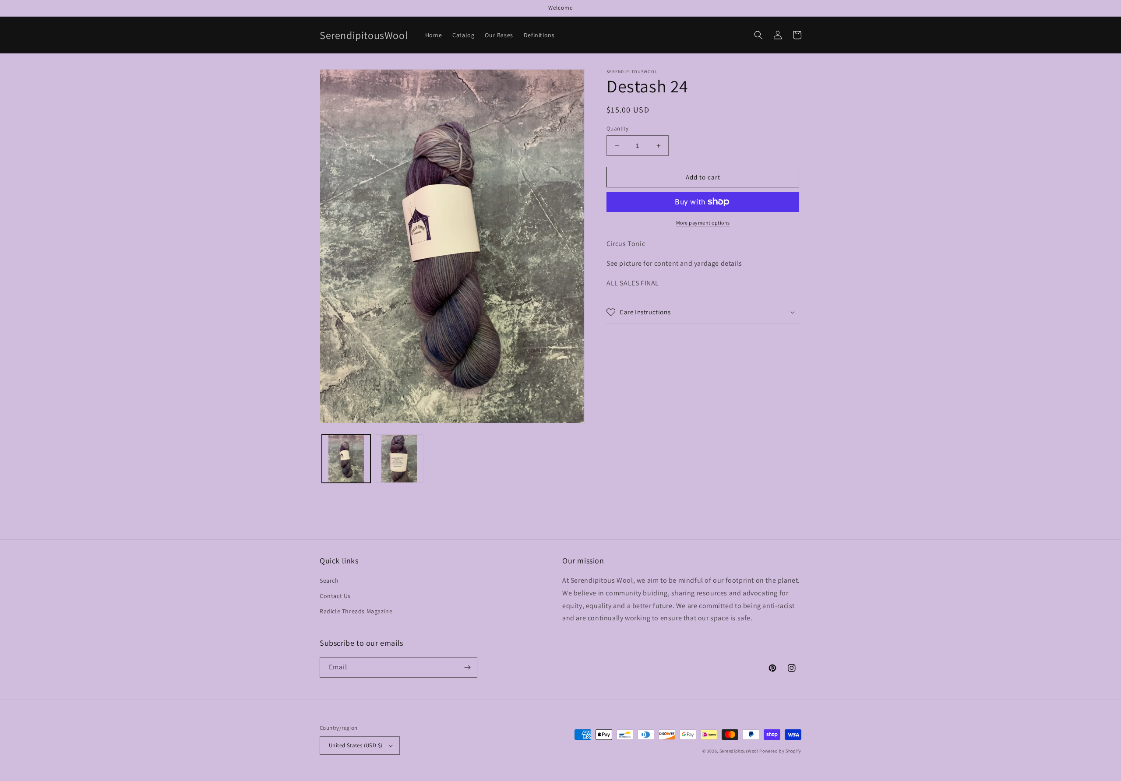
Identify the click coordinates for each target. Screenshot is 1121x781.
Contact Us (335, 596)
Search (329, 580)
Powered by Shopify (780, 751)
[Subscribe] (467, 667)
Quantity (617, 128)
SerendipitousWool (738, 751)
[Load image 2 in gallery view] (399, 458)
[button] (758, 35)
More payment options (703, 222)
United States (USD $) (355, 745)
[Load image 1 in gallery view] (346, 458)
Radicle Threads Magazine (356, 611)
